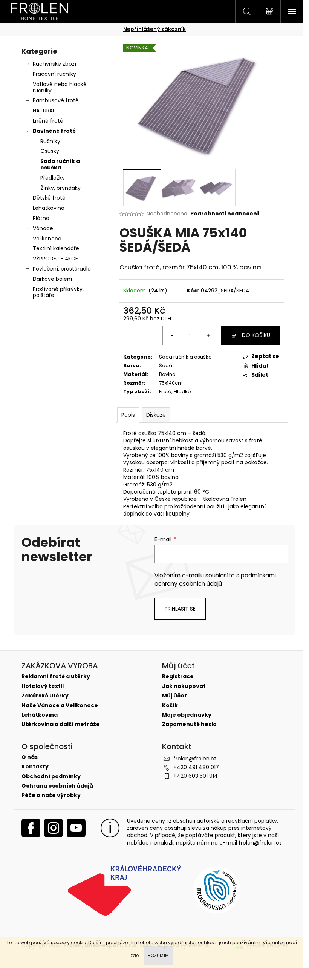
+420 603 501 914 (195, 776)
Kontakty (35, 766)
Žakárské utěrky (45, 696)
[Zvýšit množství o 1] (208, 335)
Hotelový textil (42, 686)
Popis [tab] (128, 415)
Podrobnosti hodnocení (224, 213)
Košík (170, 705)
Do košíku (256, 335)
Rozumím (158, 955)
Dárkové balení (52, 279)
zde (134, 955)
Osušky (49, 151)
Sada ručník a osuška (60, 164)
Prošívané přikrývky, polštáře (58, 292)
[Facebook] (30, 828)
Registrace (178, 676)
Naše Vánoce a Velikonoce (59, 705)
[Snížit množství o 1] (172, 335)
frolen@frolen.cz (195, 758)
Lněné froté (48, 121)
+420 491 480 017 (196, 767)
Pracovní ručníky (54, 74)
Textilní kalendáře (56, 248)
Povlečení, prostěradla (62, 268)
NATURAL (44, 110)
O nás (29, 757)
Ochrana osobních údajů (57, 786)
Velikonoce (47, 238)
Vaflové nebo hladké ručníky (60, 87)
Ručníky (50, 141)
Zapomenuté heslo (189, 724)
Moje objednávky (186, 715)
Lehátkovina (48, 208)
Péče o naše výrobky (51, 795)
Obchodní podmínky (51, 776)
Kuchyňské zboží (54, 64)
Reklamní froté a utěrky (55, 676)
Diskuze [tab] (156, 415)
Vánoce (43, 228)
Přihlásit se (180, 609)
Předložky (52, 178)
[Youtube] (76, 828)
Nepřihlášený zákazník (154, 29)
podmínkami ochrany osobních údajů (215, 579)
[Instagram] (53, 828)
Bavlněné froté (54, 131)
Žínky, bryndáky (60, 188)
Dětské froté (49, 198)
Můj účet (174, 696)
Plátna (41, 218)
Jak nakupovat (184, 686)
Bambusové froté (56, 100)
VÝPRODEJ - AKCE (55, 258)
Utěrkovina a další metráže (60, 724)
